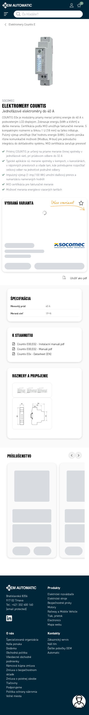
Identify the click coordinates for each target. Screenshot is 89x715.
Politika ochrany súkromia (21, 692)
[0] (79, 5)
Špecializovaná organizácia (22, 639)
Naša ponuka (14, 644)
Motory (52, 607)
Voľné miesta (14, 696)
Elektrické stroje (57, 598)
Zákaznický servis (58, 639)
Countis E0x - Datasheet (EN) (34, 354)
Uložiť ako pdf (78, 278)
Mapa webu (54, 624)
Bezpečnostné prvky (59, 603)
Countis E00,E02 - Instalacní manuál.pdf (40, 344)
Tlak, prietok (55, 616)
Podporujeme (14, 687)
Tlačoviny (11, 683)
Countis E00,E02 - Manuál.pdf (34, 349)
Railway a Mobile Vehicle (62, 611)
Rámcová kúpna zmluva (20, 665)
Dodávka (11, 648)
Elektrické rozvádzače (61, 594)
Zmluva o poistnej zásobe (21, 678)
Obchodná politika (16, 652)
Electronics (54, 620)
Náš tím (52, 644)
